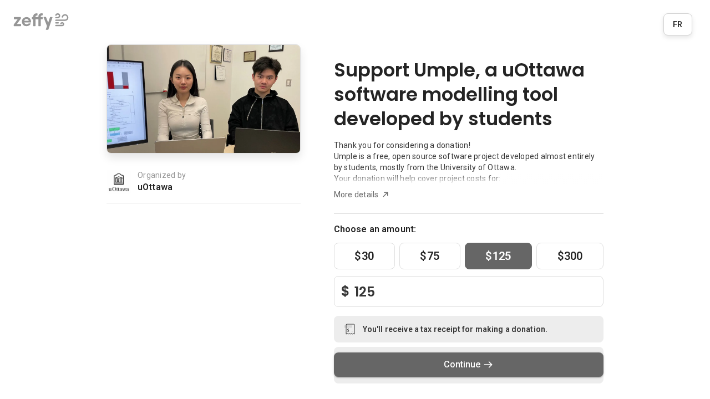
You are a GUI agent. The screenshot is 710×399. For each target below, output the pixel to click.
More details (356, 194)
